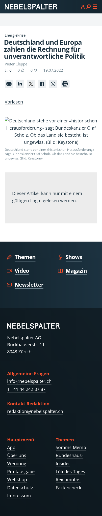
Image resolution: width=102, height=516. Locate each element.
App (11, 447)
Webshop (17, 479)
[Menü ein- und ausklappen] (89, 6)
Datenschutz (20, 488)
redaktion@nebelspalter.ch (35, 411)
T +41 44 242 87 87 (26, 389)
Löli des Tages (70, 471)
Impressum (19, 496)
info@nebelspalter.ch (29, 381)
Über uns (16, 455)
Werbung (16, 463)
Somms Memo (71, 447)
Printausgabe (21, 471)
